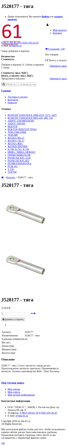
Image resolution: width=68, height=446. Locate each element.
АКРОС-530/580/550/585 (21, 120)
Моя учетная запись (12, 382)
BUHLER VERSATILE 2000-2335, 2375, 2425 (32, 115)
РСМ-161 (13, 166)
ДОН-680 (13, 135)
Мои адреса (14, 392)
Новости (12, 102)
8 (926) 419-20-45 (29, 42)
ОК (3, 443)
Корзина (57, 33)
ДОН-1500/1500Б (17, 132)
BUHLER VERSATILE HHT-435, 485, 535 (30, 118)
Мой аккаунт (60, 30)
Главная (6, 90)
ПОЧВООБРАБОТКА (19, 163)
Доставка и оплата (18, 97)
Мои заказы (14, 389)
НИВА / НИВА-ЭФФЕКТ (22, 152)
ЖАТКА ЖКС (15, 143)
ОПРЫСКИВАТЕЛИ (19, 155)
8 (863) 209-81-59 (10, 42)
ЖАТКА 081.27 (16, 138)
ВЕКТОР (13, 126)
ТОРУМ (12, 172)
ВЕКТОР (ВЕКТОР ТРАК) (22, 129)
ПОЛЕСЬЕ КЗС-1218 (19, 157)
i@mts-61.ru (15, 45)
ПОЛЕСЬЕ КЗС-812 (18, 160)
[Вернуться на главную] (2, 177)
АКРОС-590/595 (16, 123)
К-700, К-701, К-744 (18, 149)
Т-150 (11, 169)
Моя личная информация (21, 394)
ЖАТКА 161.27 (16, 140)
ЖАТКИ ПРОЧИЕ (18, 146)
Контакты (13, 99)
